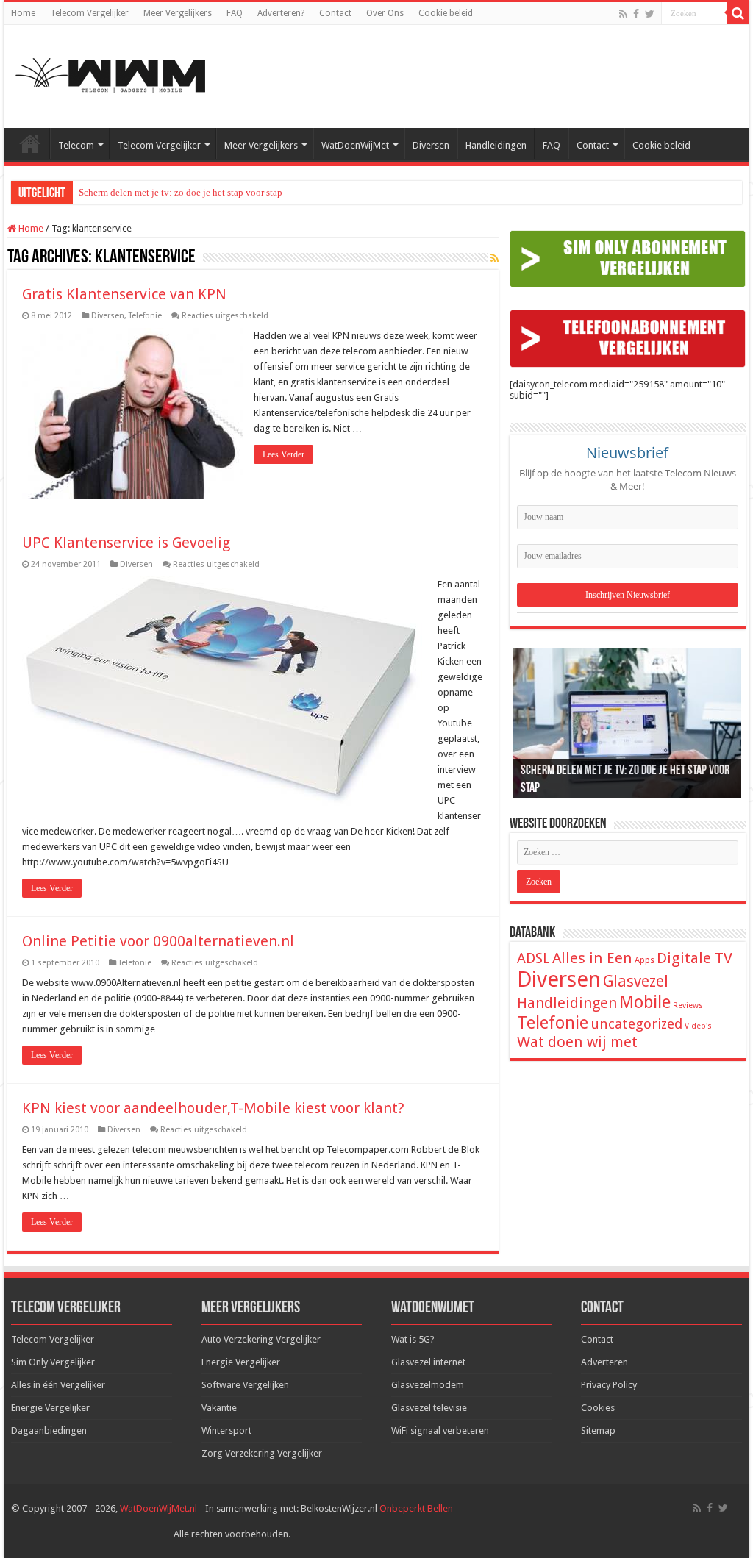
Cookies (598, 1407)
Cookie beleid (445, 13)
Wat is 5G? (413, 1339)
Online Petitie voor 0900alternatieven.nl (158, 941)
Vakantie (219, 1407)
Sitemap (598, 1430)
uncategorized (636, 1023)
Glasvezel (635, 981)
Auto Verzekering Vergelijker (261, 1339)
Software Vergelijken (245, 1384)
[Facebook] (636, 14)
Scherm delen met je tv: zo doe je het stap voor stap (180, 192)
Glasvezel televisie (429, 1407)
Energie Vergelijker (50, 1407)
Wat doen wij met (577, 1042)
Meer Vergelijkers (177, 13)
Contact (335, 13)
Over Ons (385, 13)
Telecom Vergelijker (89, 13)
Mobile (645, 1002)
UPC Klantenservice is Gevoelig (126, 542)
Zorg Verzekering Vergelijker (261, 1453)
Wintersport (226, 1430)
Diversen (431, 145)
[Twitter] (649, 14)
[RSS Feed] (494, 258)
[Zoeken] (738, 13)
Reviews (688, 1005)
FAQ (234, 13)
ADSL (533, 958)
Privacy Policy (609, 1384)
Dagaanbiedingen (49, 1430)
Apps (644, 960)
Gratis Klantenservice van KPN (124, 294)
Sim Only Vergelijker (53, 1362)
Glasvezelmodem (427, 1384)
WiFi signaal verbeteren (440, 1430)
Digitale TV (694, 958)
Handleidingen (496, 145)
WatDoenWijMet (355, 145)
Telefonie (145, 316)
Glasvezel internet (428, 1362)
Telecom (76, 145)
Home (23, 13)
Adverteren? (280, 13)
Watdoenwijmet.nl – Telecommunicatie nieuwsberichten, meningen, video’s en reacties (30, 143)
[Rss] (623, 14)
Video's (698, 1026)
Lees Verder (283, 454)
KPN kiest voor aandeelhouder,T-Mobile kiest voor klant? (213, 1108)
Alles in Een (592, 958)
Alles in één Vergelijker (58, 1384)
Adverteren (604, 1362)
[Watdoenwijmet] (110, 73)
